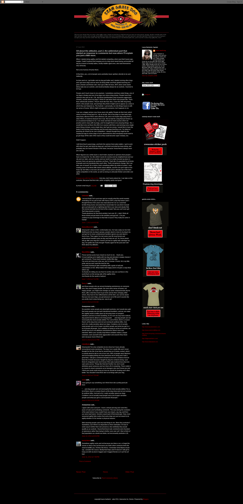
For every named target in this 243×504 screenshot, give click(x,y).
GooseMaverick (87, 227)
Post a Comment (85, 461)
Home (105, 472)
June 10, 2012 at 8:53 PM (90, 436)
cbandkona (86, 344)
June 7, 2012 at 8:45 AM (90, 222)
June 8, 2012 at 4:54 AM (90, 302)
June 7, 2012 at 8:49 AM (90, 248)
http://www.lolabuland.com (150, 341)
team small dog (161, 50)
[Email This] (106, 186)
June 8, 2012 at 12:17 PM (90, 340)
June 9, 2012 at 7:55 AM (90, 375)
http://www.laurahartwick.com (151, 327)
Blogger (145, 499)
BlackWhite (86, 252)
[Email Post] (101, 186)
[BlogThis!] (108, 186)
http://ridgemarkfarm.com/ (150, 338)
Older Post (129, 472)
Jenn (83, 380)
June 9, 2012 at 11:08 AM (90, 400)
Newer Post (80, 472)
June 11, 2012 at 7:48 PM (90, 457)
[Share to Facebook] (113, 186)
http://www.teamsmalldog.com (151, 330)
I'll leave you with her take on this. (87, 178)
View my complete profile (149, 75)
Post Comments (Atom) (110, 478)
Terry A (84, 283)
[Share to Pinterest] (115, 186)
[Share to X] (110, 186)
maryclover (86, 440)
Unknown (85, 196)
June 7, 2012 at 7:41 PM (90, 279)
